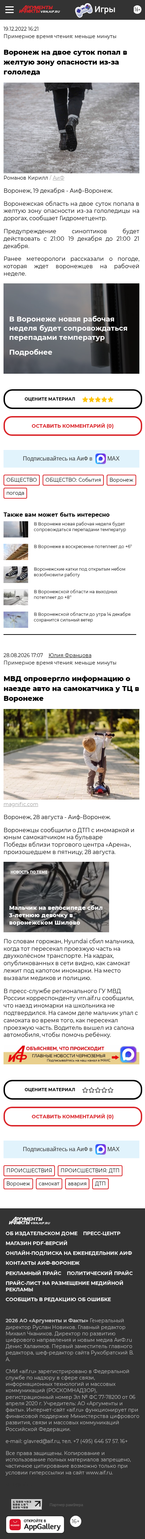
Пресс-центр (101, 1233)
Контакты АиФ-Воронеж (43, 1263)
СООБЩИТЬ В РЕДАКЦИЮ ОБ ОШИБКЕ (58, 1299)
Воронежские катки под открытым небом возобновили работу (79, 571)
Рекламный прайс (33, 1273)
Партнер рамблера (66, 1505)
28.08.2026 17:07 (23, 655)
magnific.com (21, 804)
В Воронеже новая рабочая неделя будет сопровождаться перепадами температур (68, 328)
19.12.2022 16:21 (21, 29)
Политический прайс (100, 1273)
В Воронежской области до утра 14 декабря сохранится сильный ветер (82, 617)
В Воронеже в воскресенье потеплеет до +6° (83, 546)
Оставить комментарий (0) (73, 426)
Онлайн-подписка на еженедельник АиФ (69, 1253)
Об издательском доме (41, 1233)
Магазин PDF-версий (37, 1243)
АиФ (58, 178)
